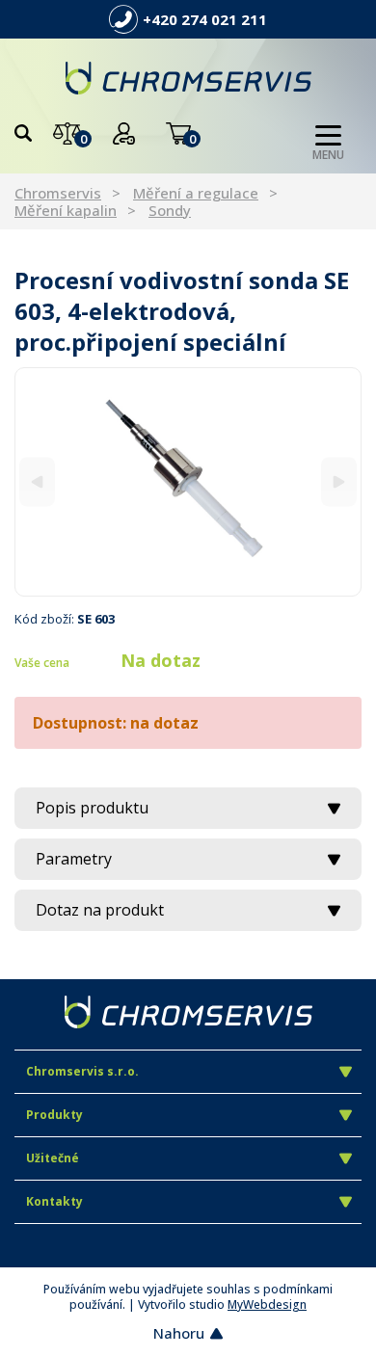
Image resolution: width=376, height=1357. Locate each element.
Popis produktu (92, 807)
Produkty (54, 1114)
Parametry (74, 858)
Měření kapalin (65, 210)
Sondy (169, 210)
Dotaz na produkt (100, 909)
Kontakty (54, 1201)
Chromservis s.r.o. (82, 1071)
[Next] (339, 481)
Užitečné (52, 1158)
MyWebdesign (267, 1304)
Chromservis (57, 192)
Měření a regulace (195, 192)
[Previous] (37, 481)
